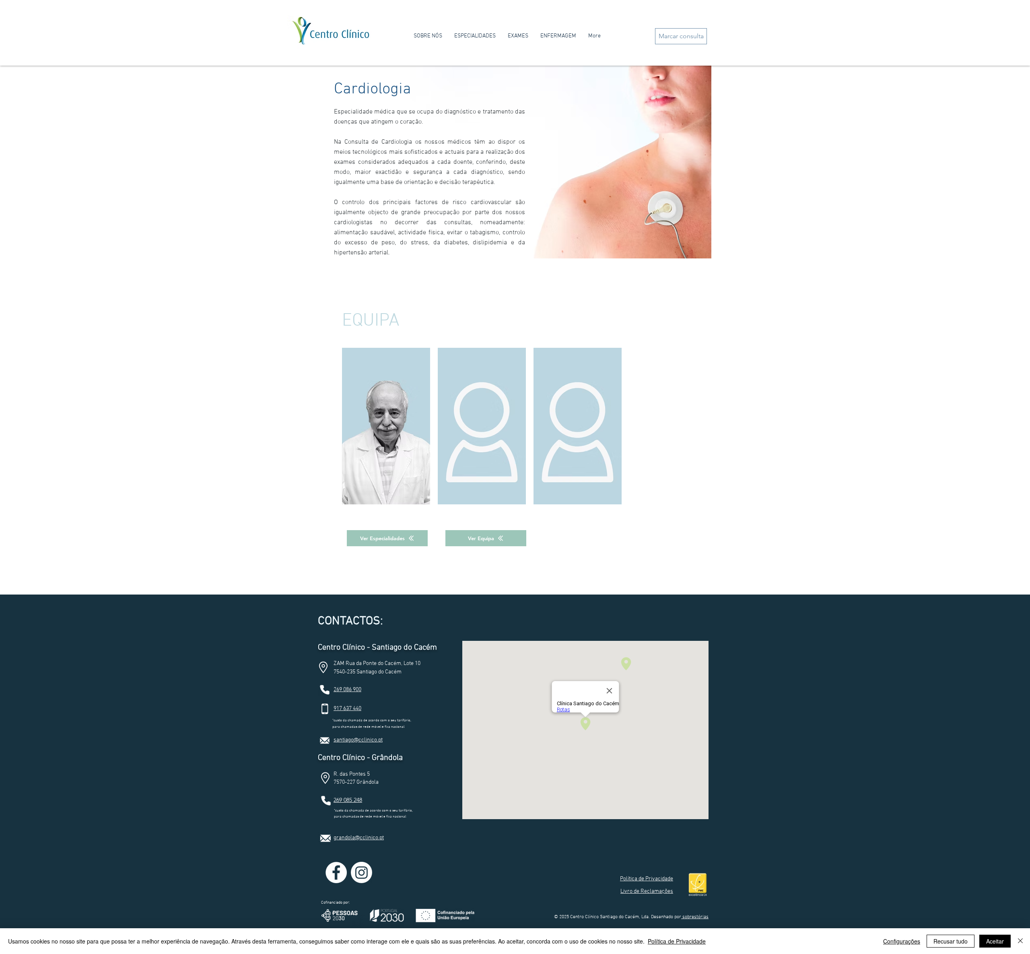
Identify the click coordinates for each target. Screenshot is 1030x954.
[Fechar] (1020, 941)
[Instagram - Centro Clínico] (361, 872)
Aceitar (995, 941)
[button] (646, 878)
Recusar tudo (950, 941)
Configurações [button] (901, 941)
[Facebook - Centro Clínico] (336, 872)
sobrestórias (695, 917)
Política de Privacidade (677, 941)
